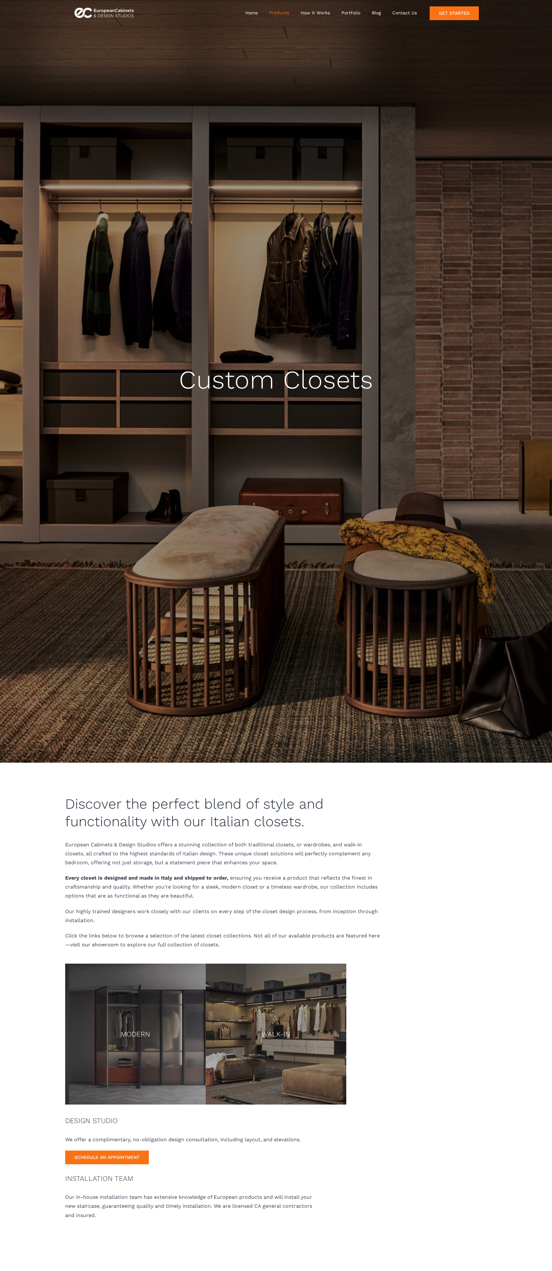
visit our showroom (94, 945)
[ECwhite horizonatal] (105, 7)
